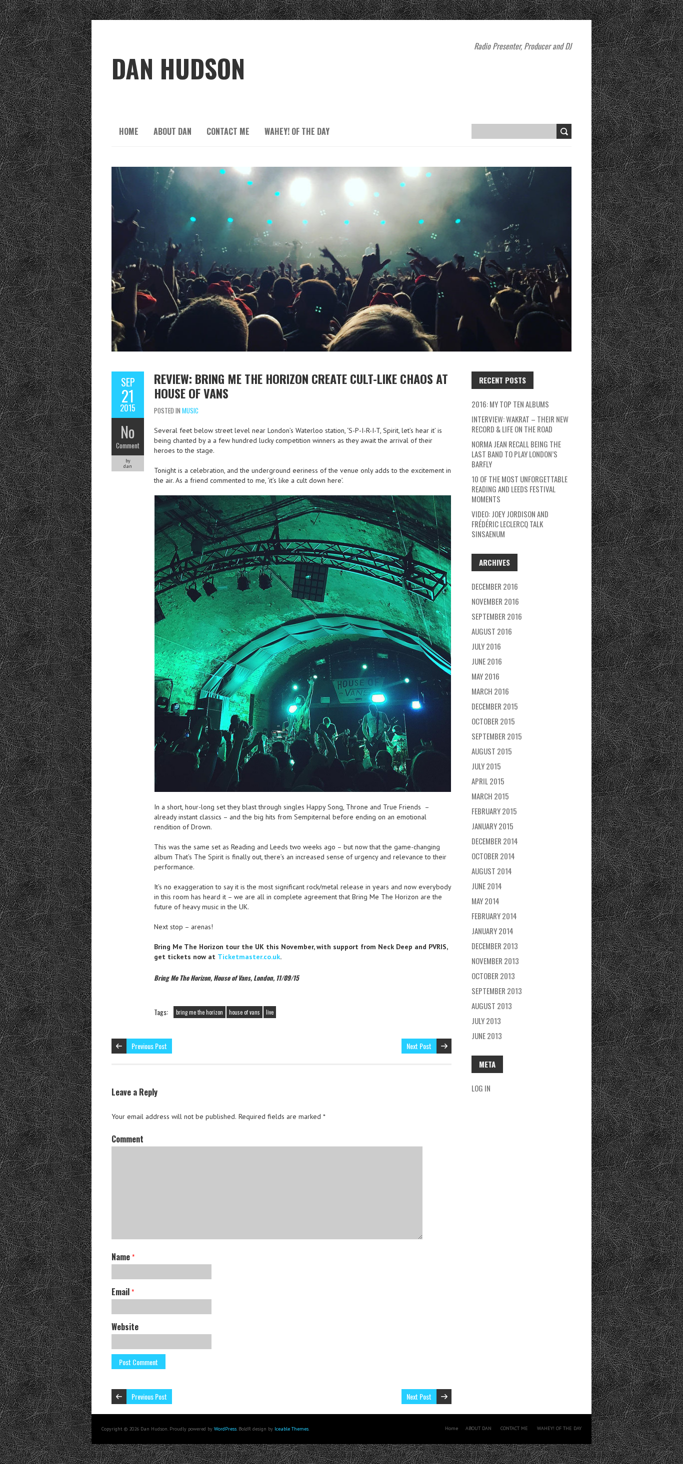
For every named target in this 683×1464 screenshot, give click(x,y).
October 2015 (493, 721)
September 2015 (497, 736)
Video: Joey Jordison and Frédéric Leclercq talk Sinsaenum (510, 523)
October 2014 (493, 855)
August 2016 (492, 631)
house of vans (244, 1012)
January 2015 (493, 825)
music (190, 410)
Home (128, 131)
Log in (481, 1088)
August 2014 (492, 870)
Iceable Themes (291, 1429)
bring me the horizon (199, 1012)
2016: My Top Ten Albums (510, 403)
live (270, 1012)
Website (125, 1327)
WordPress (225, 1429)
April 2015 (488, 780)
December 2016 (495, 586)
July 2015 (486, 765)
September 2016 (497, 616)
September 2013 (497, 990)
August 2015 (492, 750)
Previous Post (149, 1046)
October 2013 (493, 975)
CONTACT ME (228, 131)
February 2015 (494, 810)
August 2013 (492, 1005)
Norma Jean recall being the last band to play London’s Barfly (516, 453)
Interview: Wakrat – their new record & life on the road (520, 423)
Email (123, 1292)
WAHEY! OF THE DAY (297, 131)
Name (123, 1257)
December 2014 (495, 840)
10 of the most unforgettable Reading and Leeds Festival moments (520, 488)
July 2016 (486, 646)
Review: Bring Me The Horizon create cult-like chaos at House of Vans (301, 385)
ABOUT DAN (173, 131)
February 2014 (494, 915)
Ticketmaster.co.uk (249, 956)
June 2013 (487, 1035)
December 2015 (495, 706)
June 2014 (487, 885)
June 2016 (487, 661)
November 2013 (495, 960)
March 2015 (490, 795)
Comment (128, 445)
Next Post (419, 1046)
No (127, 431)
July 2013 (486, 1020)
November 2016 (495, 601)
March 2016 (490, 691)
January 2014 (493, 930)
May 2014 (486, 900)
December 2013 (495, 945)
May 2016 (486, 676)
